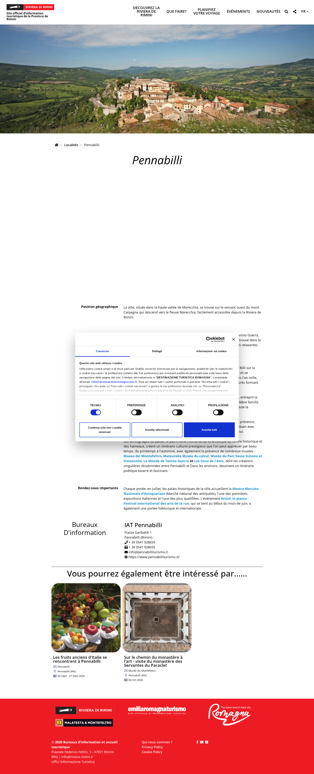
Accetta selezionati (157, 429)
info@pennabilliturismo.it (148, 552)
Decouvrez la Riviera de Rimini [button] (146, 11)
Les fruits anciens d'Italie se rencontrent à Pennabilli (80, 659)
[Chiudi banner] (233, 339)
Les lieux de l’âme (209, 461)
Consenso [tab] (102, 351)
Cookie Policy (152, 752)
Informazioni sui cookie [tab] (211, 351)
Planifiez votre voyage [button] (206, 12)
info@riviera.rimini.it (77, 757)
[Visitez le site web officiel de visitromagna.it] (229, 715)
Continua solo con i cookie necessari (105, 429)
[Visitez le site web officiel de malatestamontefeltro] (84, 725)
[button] (286, 12)
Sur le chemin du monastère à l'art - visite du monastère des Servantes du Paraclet (153, 661)
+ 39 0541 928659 (142, 542)
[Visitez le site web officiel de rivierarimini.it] (84, 708)
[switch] (136, 412)
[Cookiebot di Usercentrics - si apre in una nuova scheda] (209, 339)
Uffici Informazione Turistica (73, 761)
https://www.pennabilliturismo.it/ (154, 557)
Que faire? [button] (176, 12)
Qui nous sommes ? (157, 742)
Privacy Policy (152, 747)
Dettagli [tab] (157, 351)
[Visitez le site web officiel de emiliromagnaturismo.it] (157, 710)
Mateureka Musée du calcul (185, 456)
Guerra (183, 461)
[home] (56, 145)
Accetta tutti (209, 429)
